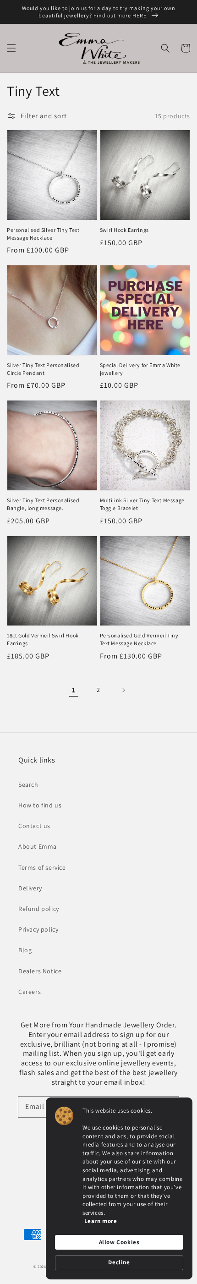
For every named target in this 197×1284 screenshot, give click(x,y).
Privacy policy (38, 929)
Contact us (34, 826)
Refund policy (38, 909)
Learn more (100, 1221)
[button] (11, 48)
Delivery (30, 888)
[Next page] (123, 690)
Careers (29, 992)
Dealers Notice (39, 971)
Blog (25, 950)
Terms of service (42, 867)
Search (28, 784)
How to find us (39, 805)
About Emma (37, 846)
